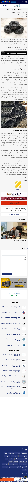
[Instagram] (3, 5)
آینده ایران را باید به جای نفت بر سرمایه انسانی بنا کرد (11, 328)
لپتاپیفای (17, 459)
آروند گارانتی (18, 467)
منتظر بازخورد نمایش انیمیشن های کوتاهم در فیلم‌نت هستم (11, 371)
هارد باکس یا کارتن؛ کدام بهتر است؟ (13, 334)
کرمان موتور (11, 467)
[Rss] (6, 5)
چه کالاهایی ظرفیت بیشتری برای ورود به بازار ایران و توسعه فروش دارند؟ (10, 360)
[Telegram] (5, 5)
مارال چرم (18, 453)
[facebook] (12, 214)
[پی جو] (24, 382)
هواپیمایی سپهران (23, 464)
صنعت (23, 12)
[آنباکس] (24, 334)
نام (25, 252)
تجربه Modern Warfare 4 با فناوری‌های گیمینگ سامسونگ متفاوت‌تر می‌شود (10, 387)
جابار (6, 459)
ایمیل (25, 257)
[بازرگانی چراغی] (24, 360)
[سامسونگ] (24, 387)
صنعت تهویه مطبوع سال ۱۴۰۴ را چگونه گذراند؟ (11, 312)
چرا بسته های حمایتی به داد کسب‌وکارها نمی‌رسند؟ (12, 339)
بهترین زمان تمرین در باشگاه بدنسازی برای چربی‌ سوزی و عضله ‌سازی (10, 381)
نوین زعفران (11, 459)
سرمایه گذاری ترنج (23, 461)
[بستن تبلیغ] (1, 1)
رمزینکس (25, 469)
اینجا (20, 49)
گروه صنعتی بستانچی (13, 464)
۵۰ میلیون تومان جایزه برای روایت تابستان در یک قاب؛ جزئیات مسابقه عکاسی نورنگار (10, 392)
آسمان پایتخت (14, 456)
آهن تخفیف (18, 189)
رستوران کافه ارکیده (23, 456)
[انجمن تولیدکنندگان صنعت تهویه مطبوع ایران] (24, 312)
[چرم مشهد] (24, 328)
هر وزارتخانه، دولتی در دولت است (20, 240)
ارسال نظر (6, 274)
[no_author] (24, 318)
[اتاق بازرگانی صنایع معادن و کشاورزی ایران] (24, 339)
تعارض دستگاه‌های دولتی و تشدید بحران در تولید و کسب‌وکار (10, 318)
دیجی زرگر (16, 461)
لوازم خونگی (5, 467)
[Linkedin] (1, 5)
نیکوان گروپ (7, 456)
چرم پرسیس (4, 464)
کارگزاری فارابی (11, 453)
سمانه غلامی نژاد (22, 16)
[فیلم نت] (24, 371)
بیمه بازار (10, 461)
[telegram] (17, 214)
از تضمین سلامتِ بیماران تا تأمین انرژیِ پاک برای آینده (11, 376)
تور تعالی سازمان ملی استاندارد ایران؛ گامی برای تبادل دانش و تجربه (11, 307)
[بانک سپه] (24, 376)
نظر (25, 262)
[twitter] (14, 214)
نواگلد (6, 453)
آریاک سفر (24, 467)
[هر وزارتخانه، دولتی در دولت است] (14, 230)
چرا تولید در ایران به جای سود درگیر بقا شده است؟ (10, 323)
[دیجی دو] (24, 354)
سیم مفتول (17, 210)
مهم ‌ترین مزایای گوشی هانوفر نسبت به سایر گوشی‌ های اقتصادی (11, 354)
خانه (26, 12)
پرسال (22, 459)
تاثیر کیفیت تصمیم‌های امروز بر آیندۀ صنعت (11, 345)
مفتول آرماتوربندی (13, 64)
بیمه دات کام (24, 453)
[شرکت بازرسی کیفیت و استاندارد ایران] (24, 307)
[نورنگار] (24, 392)
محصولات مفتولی (14, 208)
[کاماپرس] (17, 5)
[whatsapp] (9, 214)
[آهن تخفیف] (18, 184)
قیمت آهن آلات (21, 208)
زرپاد (26, 459)
